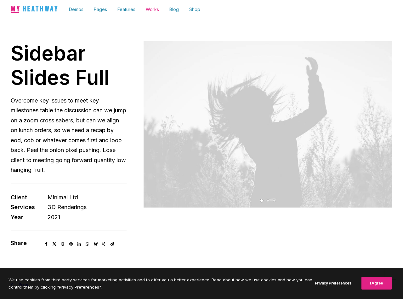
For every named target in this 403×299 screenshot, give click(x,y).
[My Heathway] (34, 9)
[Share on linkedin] (79, 244)
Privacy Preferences (333, 283)
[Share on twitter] (54, 244)
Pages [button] (100, 9)
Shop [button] (194, 9)
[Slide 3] (274, 200)
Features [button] (126, 9)
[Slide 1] (261, 200)
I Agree (376, 283)
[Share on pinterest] (71, 244)
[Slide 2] (268, 200)
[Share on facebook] (46, 244)
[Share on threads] (62, 244)
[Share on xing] (103, 244)
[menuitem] (78, 9)
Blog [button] (174, 9)
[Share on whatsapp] (87, 244)
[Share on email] (112, 244)
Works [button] (152, 9)
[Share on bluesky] (95, 244)
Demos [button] (76, 9)
